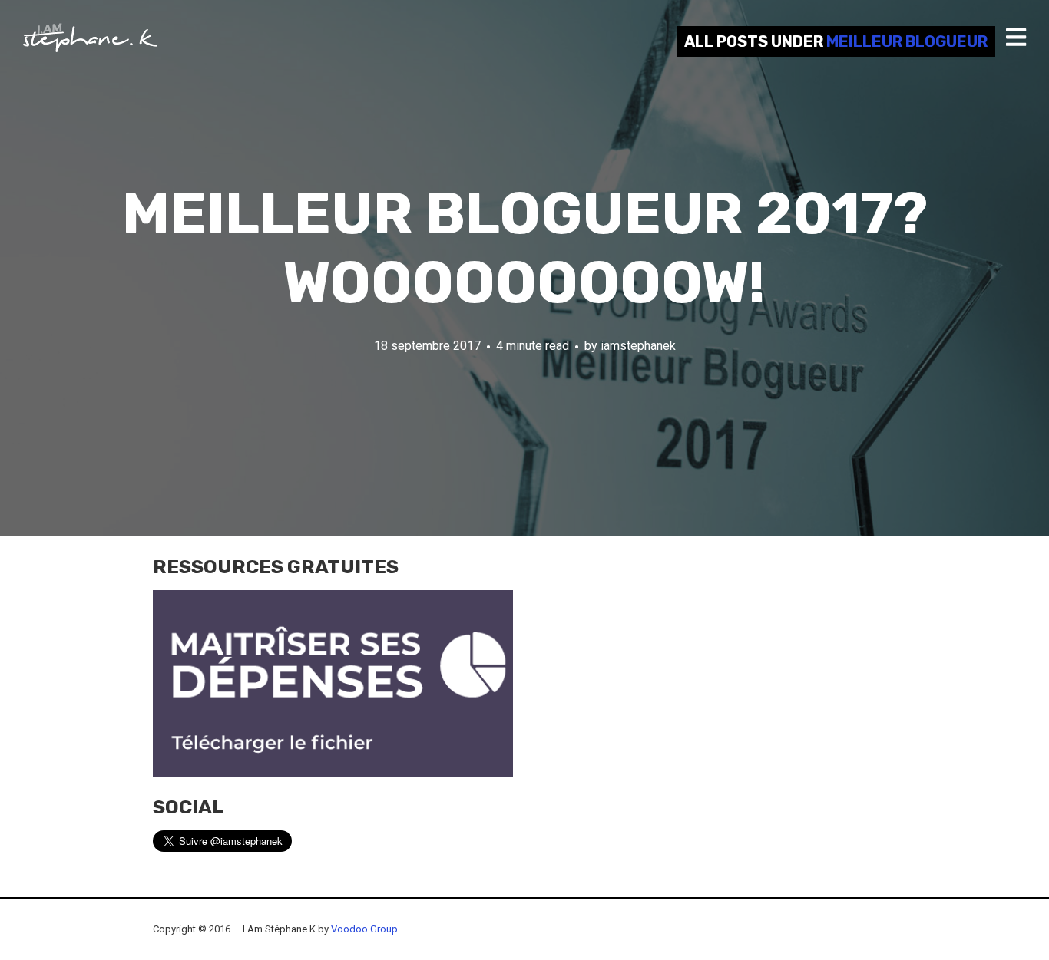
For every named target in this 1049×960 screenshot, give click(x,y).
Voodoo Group (364, 929)
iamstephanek (638, 345)
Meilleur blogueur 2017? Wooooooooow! (525, 248)
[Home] (90, 37)
